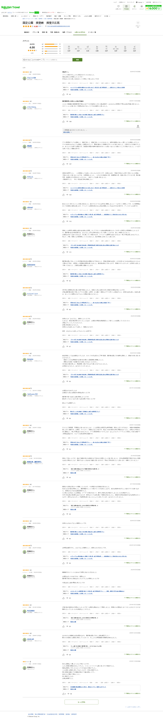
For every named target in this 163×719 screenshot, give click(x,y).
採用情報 (61, 714)
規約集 (68, 714)
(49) (54, 32)
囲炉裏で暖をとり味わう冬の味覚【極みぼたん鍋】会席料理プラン (87, 114)
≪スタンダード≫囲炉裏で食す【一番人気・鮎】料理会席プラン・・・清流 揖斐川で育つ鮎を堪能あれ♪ (97, 591)
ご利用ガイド (122, 2)
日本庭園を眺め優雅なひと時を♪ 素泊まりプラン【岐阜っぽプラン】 (88, 687)
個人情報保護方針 (40, 714)
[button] (42, 78)
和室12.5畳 (73, 473)
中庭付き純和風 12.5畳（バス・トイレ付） (81, 90)
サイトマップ (130, 2)
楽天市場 (148, 2)
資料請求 (74, 714)
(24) (80, 32)
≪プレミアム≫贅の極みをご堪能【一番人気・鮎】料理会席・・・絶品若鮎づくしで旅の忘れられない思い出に (98, 214)
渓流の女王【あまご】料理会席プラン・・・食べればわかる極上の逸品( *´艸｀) (90, 157)
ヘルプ (115, 2)
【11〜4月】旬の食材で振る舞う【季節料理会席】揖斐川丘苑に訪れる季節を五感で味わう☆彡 (94, 245)
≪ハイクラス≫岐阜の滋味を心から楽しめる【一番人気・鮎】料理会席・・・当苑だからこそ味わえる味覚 (97, 87)
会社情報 (30, 714)
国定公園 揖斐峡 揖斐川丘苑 (41, 22)
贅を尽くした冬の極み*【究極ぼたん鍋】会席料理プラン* (85, 411)
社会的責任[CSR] (52, 714)
